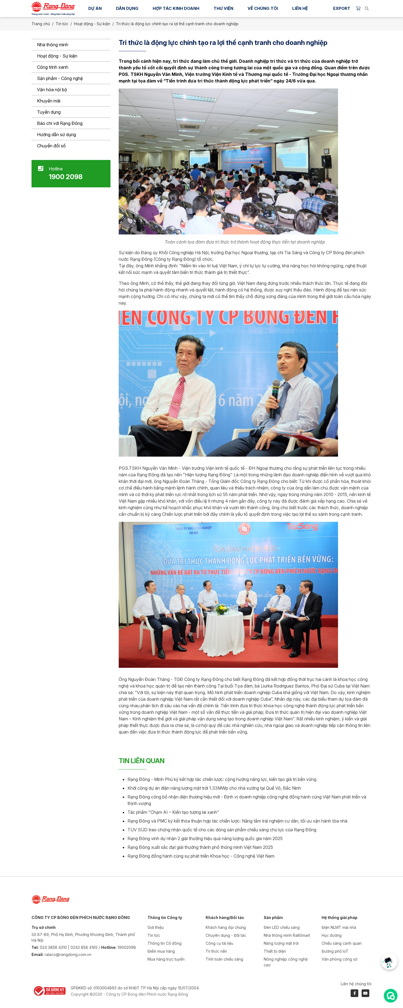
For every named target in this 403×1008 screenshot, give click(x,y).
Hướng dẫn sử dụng (56, 134)
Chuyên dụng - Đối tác (226, 935)
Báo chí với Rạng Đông (60, 123)
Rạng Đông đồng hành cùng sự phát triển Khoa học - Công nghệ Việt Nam (200, 856)
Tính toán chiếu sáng (224, 959)
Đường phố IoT (335, 951)
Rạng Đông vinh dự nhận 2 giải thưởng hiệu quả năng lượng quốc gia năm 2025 (205, 838)
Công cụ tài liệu (219, 943)
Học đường (332, 935)
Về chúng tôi (263, 8)
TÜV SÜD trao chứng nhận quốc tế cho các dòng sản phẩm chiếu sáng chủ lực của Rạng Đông (221, 829)
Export (341, 8)
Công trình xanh (52, 67)
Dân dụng (127, 8)
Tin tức (62, 23)
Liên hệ (300, 8)
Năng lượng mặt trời (281, 943)
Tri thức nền (216, 951)
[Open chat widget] (391, 996)
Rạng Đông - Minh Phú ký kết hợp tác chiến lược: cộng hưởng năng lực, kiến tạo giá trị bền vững (221, 779)
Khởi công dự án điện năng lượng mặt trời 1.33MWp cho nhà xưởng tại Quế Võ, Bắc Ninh (214, 788)
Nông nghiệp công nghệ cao (286, 962)
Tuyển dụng (49, 112)
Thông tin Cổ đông (164, 943)
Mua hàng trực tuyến (166, 959)
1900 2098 (66, 177)
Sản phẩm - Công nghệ (60, 78)
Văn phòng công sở (339, 959)
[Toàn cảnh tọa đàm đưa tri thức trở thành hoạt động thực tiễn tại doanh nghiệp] (228, 161)
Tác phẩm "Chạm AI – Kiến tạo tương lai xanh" (173, 812)
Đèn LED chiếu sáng (282, 927)
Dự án (95, 8)
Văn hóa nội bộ (52, 89)
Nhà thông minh (52, 44)
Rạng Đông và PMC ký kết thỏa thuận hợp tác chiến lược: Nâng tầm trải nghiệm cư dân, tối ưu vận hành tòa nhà (237, 821)
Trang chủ (41, 23)
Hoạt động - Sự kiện (57, 56)
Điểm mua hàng (161, 951)
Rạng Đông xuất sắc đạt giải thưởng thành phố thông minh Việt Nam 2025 (200, 847)
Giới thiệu (155, 927)
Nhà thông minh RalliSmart (287, 935)
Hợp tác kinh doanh (176, 8)
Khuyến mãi (48, 101)
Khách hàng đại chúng (226, 927)
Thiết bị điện (275, 951)
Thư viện (223, 8)
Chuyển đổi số (51, 145)
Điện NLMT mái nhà (339, 927)
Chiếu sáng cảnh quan (342, 943)
